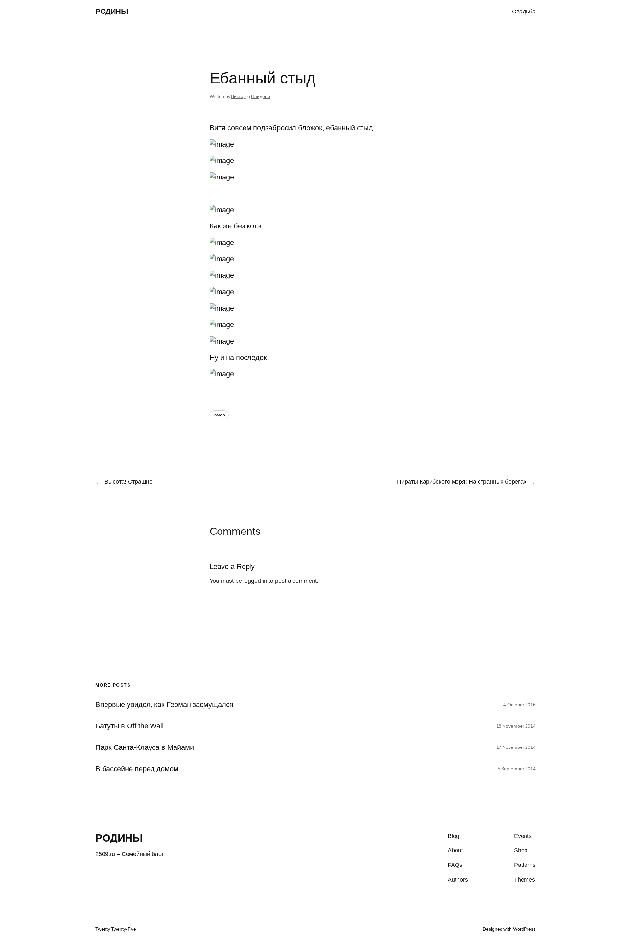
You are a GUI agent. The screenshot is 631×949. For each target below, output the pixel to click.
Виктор (238, 96)
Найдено (260, 96)
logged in (255, 581)
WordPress (524, 929)
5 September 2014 (517, 768)
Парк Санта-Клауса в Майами (144, 747)
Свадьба (524, 11)
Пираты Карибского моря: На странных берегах (461, 481)
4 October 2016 (519, 704)
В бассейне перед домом (136, 769)
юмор (219, 414)
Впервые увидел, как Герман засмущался (164, 705)
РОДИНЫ (111, 11)
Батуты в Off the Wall (129, 726)
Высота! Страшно (128, 481)
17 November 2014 (516, 747)
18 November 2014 (516, 726)
